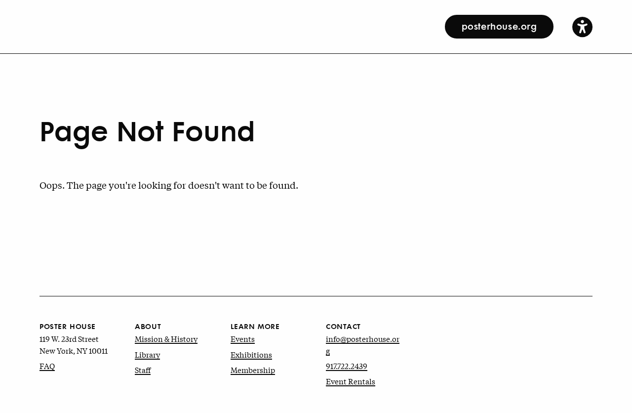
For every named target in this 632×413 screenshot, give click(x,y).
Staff (143, 369)
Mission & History (166, 338)
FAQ (47, 365)
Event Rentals (350, 380)
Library (147, 354)
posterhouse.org (499, 25)
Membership (253, 369)
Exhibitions (251, 354)
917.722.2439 (346, 365)
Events (243, 338)
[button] (582, 26)
